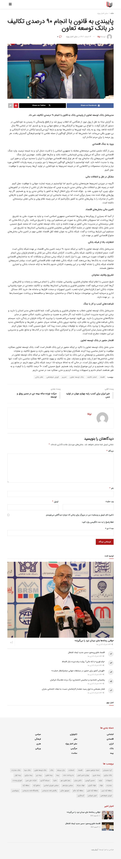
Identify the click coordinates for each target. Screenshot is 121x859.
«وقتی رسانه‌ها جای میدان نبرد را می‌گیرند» (94, 640)
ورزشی (38, 748)
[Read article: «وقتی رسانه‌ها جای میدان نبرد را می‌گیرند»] (60, 600)
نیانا (99, 36)
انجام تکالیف (92, 377)
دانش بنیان (77, 780)
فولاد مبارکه (80, 785)
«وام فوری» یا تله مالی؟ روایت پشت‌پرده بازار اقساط (83, 661)
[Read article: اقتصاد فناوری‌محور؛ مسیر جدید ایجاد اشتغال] (108, 826)
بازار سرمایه (61, 770)
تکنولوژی (73, 734)
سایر (75, 739)
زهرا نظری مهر (65, 780)
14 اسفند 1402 (85, 36)
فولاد (101, 785)
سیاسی (38, 734)
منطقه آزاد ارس (107, 790)
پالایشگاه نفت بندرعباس (30, 790)
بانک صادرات (16, 770)
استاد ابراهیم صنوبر (92, 770)
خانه (112, 13)
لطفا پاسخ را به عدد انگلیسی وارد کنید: (98, 522)
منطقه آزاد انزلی (92, 790)
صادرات (109, 785)
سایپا (55, 780)
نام (111, 488)
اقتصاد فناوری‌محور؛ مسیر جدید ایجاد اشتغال (86, 652)
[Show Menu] (10, 4)
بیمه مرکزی (28, 775)
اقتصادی (110, 739)
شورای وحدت (17, 780)
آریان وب (94, 849)
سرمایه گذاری (44, 780)
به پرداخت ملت (68, 775)
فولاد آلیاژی (92, 785)
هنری (38, 743)
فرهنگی (38, 739)
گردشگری (81, 795)
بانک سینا (27, 770)
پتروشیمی (15, 790)
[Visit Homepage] (109, 4)
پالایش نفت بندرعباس (49, 790)
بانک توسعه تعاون (77, 377)
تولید (100, 780)
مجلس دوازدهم (68, 785)
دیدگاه (110, 451)
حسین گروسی (90, 780)
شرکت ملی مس (31, 780)
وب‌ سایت (110, 501)
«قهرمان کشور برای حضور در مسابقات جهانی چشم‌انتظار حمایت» (78, 670)
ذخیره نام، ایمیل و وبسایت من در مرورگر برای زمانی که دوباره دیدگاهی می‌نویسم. (80, 514)
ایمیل (55, 501)
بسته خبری (96, 775)
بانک (112, 748)
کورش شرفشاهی (52, 377)
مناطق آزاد (36, 785)
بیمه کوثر (18, 775)
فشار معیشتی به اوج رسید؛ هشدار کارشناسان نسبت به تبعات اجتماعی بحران (73, 689)
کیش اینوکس (92, 795)
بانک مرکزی (108, 775)
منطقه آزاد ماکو (78, 790)
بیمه (112, 753)
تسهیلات (109, 780)
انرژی (111, 743)
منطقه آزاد (26, 785)
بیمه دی (38, 775)
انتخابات (71, 770)
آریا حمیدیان (107, 770)
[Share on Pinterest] (16, 105)
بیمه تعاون (48, 775)
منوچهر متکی (64, 790)
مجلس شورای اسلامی (51, 785)
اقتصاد (102, 377)
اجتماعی (110, 734)
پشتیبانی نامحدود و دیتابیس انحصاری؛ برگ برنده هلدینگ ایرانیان (77, 679)
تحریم (64, 377)
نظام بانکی (39, 377)
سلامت (74, 753)
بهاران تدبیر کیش (83, 775)
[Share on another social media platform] (10, 105)
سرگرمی (74, 748)
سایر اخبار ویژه (102, 13)
